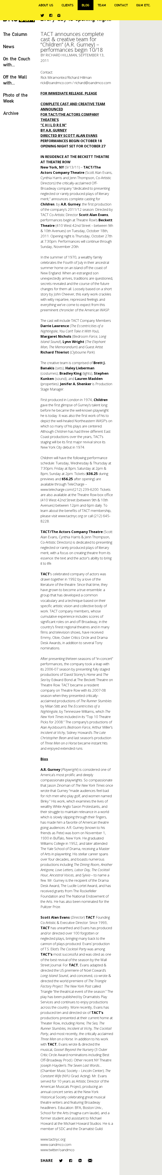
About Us (45, 5)
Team (102, 5)
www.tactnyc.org (70, 515)
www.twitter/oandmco (57, 1149)
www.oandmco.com (55, 1144)
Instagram (58, 15)
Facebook (50, 15)
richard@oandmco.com (92, 82)
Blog (85, 5)
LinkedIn (80, 1160)
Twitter (42, 15)
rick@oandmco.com (56, 82)
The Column (15, 34)
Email (90, 1160)
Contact (121, 5)
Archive (11, 113)
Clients (67, 5)
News (8, 46)
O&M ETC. (143, 5)
